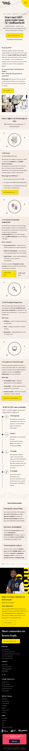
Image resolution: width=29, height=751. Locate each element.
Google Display (5, 690)
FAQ (3, 725)
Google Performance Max (8, 686)
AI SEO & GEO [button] (15, 14)
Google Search (5, 682)
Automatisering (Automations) (8, 651)
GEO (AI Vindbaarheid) (7, 656)
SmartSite (4, 712)
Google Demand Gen (7, 688)
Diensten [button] (9, 14)
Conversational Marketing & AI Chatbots (11, 654)
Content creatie (5, 710)
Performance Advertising (7, 658)
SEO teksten (4, 699)
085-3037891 (5, 671)
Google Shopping (6, 684)
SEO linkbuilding (6, 701)
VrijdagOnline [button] (23, 749)
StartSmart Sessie (6, 649)
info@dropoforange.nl (7, 669)
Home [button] (4, 14)
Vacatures (4, 720)
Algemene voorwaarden (7, 727)
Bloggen (4, 708)
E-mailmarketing (5, 703)
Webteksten (4, 705)
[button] (6, 3)
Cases (3, 723)
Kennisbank (4, 718)
